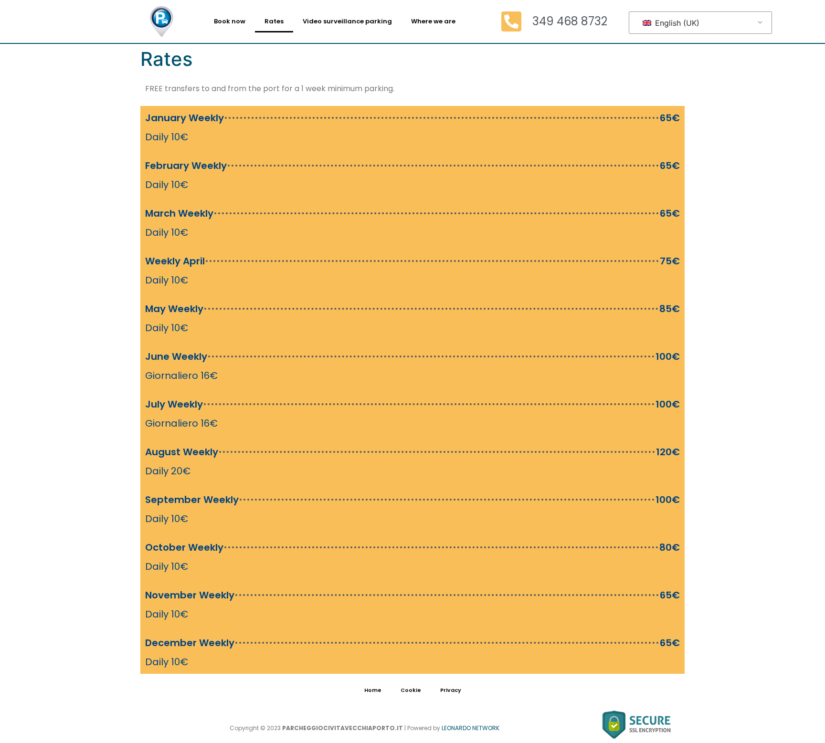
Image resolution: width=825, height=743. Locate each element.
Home (372, 690)
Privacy (450, 690)
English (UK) (676, 23)
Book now (229, 21)
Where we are (433, 21)
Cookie (411, 690)
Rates (274, 21)
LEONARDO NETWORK (470, 728)
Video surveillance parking (347, 21)
